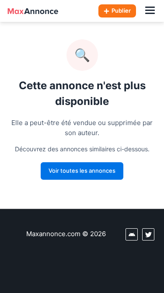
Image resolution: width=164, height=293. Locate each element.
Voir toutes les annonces (82, 170)
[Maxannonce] (33, 11)
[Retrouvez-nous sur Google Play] (132, 234)
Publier (121, 10)
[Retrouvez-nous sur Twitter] (148, 234)
